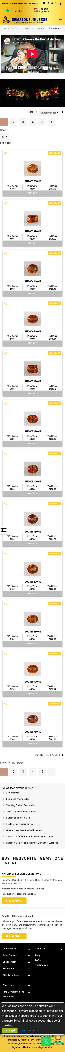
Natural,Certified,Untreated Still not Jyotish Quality (30, 836)
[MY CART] (52, 3)
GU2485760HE (32, 731)
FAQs (38, 960)
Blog (37, 955)
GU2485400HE (32, 581)
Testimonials (41, 965)
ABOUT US (6, 3)
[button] (60, 4)
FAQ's (14, 3)
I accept (10, 1030)
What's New (8, 985)
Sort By (32, 112)
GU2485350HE (32, 531)
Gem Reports (9, 948)
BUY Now (32, 193)
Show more (14, 900)
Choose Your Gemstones (29, 28)
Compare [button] (55, 153)
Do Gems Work (13, 793)
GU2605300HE (32, 481)
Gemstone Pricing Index (17, 799)
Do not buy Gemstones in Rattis (21, 811)
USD (60, 3)
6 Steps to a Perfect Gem (18, 818)
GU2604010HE (32, 281)
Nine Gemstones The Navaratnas (13, 994)
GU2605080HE (32, 381)
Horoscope (9, 968)
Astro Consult (10, 955)
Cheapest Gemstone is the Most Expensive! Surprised (32, 843)
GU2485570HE (32, 681)
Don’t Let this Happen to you (19, 824)
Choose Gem (9, 962)
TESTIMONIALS (31, 3)
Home (6, 28)
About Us (40, 948)
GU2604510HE (32, 331)
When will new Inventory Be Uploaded (24, 830)
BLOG (20, 3)
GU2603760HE (32, 181)
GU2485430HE (32, 631)
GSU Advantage (11, 975)
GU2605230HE (32, 431)
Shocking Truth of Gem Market (20, 805)
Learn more (27, 1030)
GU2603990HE (32, 231)
